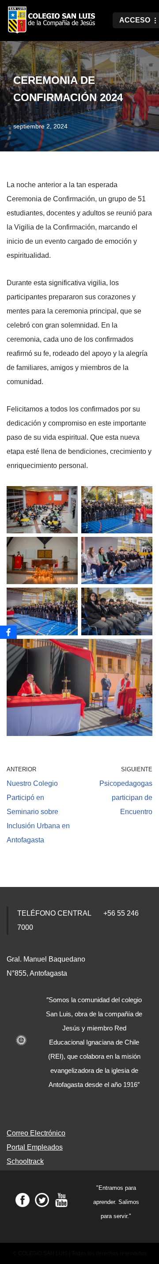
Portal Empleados (35, 1147)
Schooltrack (25, 1161)
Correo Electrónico (36, 1133)
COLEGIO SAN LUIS (43, 1253)
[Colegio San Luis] (53, 20)
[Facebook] (8, 632)
